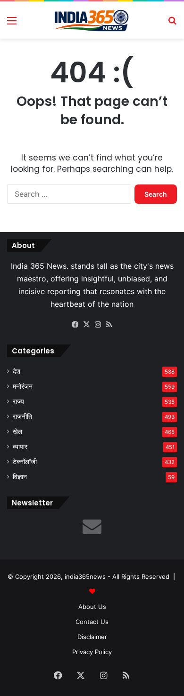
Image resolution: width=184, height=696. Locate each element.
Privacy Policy (92, 652)
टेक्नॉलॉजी (25, 461)
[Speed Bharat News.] (92, 20)
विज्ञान (20, 476)
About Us (92, 606)
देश (16, 371)
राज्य (18, 401)
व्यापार (20, 446)
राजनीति (22, 416)
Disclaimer (92, 636)
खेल (17, 431)
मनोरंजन (23, 386)
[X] (86, 324)
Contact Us (92, 621)
